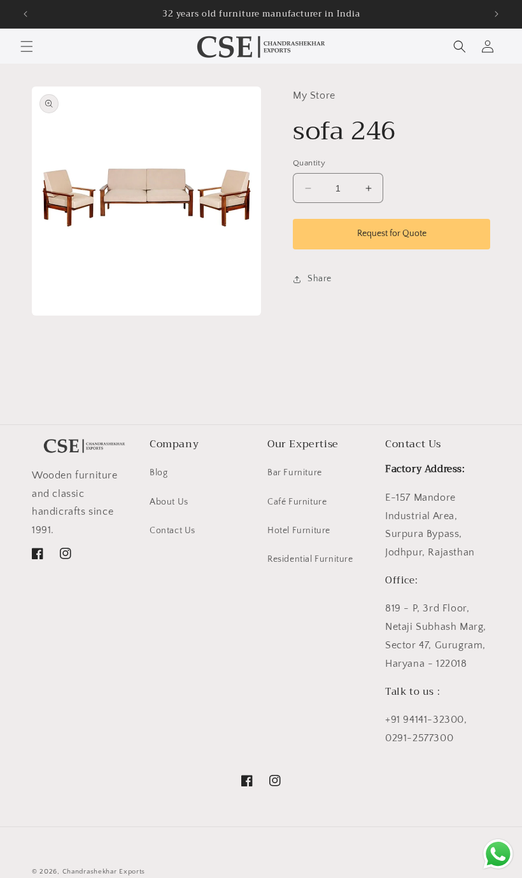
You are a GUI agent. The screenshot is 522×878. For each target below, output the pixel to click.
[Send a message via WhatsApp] (498, 854)
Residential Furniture (310, 559)
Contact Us (172, 531)
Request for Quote (392, 233)
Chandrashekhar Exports (103, 871)
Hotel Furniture (298, 531)
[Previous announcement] (25, 14)
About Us (169, 502)
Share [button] (319, 279)
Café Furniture (297, 502)
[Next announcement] (497, 14)
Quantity (309, 162)
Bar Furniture (294, 473)
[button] (27, 46)
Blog (158, 473)
